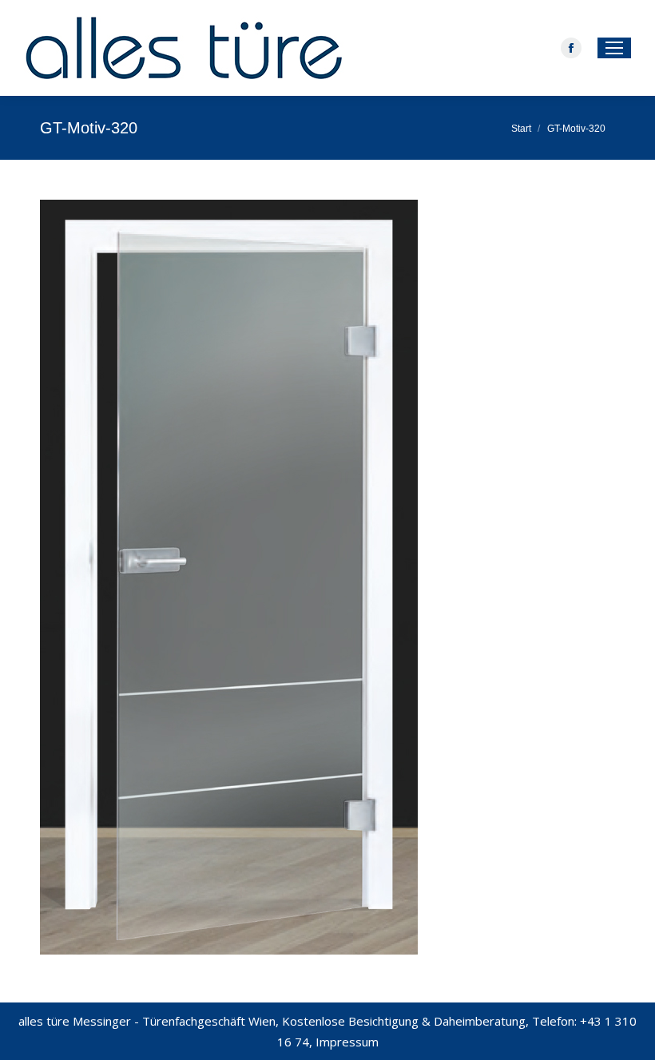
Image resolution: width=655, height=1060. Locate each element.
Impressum (347, 1042)
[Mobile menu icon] (614, 48)
